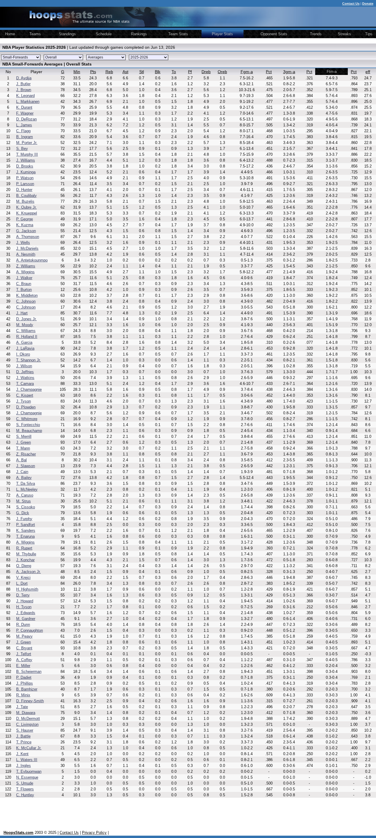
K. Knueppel (26, 213)
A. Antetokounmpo (32, 260)
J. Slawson (25, 466)
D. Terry (23, 595)
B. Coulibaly (26, 195)
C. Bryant (24, 648)
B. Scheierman (28, 671)
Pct (269, 71)
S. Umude (24, 783)
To (174, 71)
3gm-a (289, 71)
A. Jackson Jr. (28, 571)
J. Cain (22, 472)
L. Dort (22, 583)
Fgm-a (247, 71)
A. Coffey (24, 660)
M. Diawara (25, 712)
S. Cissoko (25, 507)
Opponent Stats (274, 34)
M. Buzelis (25, 201)
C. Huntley (25, 795)
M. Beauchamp (29, 430)
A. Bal (21, 460)
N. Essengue (27, 777)
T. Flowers (25, 789)
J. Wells (23, 242)
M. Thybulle (26, 554)
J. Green (23, 442)
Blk (157, 71)
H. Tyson (23, 607)
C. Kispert (24, 395)
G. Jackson (26, 231)
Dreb (206, 71)
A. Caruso (24, 495)
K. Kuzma (24, 225)
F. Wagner (24, 113)
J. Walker (24, 278)
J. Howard (24, 601)
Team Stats (178, 34)
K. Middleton (27, 295)
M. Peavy (24, 636)
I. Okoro (23, 354)
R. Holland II (26, 336)
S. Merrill (23, 436)
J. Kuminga (26, 172)
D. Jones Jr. (26, 319)
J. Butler (23, 84)
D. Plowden (26, 407)
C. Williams (26, 331)
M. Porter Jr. (26, 142)
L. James (24, 125)
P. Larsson (25, 184)
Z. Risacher (26, 454)
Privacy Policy (94, 832)
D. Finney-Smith (30, 701)
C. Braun (23, 283)
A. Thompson (27, 236)
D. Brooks (24, 166)
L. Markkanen (27, 101)
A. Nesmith (25, 254)
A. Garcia (24, 342)
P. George (24, 219)
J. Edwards (25, 613)
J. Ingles (23, 765)
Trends (316, 34)
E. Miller (23, 665)
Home (10, 34)
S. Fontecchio (28, 425)
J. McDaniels (27, 248)
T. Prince (23, 742)
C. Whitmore (26, 419)
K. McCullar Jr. (28, 748)
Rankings (139, 34)
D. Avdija (23, 78)
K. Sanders (25, 530)
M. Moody (24, 325)
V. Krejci (23, 577)
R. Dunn (23, 624)
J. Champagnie (29, 389)
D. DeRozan (26, 119)
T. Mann (23, 448)
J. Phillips (24, 683)
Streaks (344, 34)
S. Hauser (24, 730)
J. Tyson (23, 401)
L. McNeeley (27, 489)
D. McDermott (28, 718)
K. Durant (24, 107)
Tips (368, 34)
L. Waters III (26, 759)
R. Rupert (24, 548)
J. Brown (23, 90)
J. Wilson (24, 366)
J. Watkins (25, 378)
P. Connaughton (29, 630)
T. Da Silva (25, 483)
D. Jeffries (25, 372)
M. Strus (23, 501)
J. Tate (22, 707)
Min (76, 71)
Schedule (104, 34)
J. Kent (22, 754)
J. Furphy (24, 519)
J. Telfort (23, 654)
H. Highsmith (27, 589)
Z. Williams (25, 266)
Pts (93, 71)
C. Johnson (26, 301)
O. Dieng (23, 566)
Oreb (222, 71)
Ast (125, 71)
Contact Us (69, 832)
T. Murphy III (27, 154)
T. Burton (24, 289)
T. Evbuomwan (28, 771)
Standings (67, 34)
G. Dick (22, 513)
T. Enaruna (25, 536)
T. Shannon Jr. (28, 360)
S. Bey (22, 148)
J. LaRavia (25, 348)
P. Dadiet (23, 677)
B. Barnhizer (26, 689)
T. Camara (25, 383)
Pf (190, 71)
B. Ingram (24, 137)
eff (367, 71)
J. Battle (23, 736)
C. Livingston (27, 724)
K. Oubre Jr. (26, 207)
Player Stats (222, 34)
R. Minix (23, 695)
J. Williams (25, 160)
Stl (141, 71)
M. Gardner (25, 618)
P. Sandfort (25, 524)
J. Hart (22, 313)
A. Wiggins (25, 272)
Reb (109, 71)
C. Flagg (23, 131)
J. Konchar (25, 560)
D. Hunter (24, 189)
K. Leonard (25, 95)
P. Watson (24, 178)
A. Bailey (24, 477)
